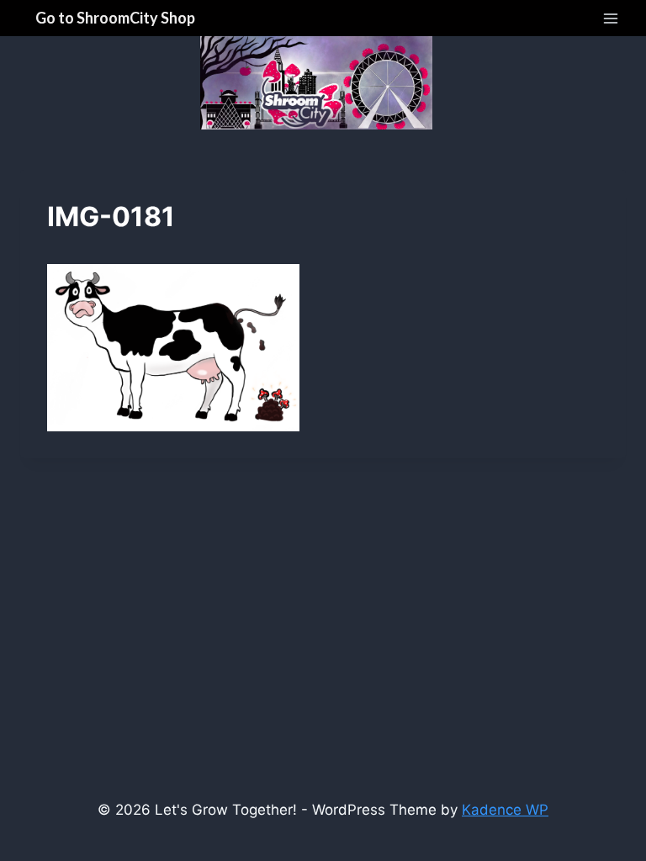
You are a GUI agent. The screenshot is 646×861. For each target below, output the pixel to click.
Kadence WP (505, 809)
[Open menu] (610, 18)
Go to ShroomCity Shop (115, 17)
